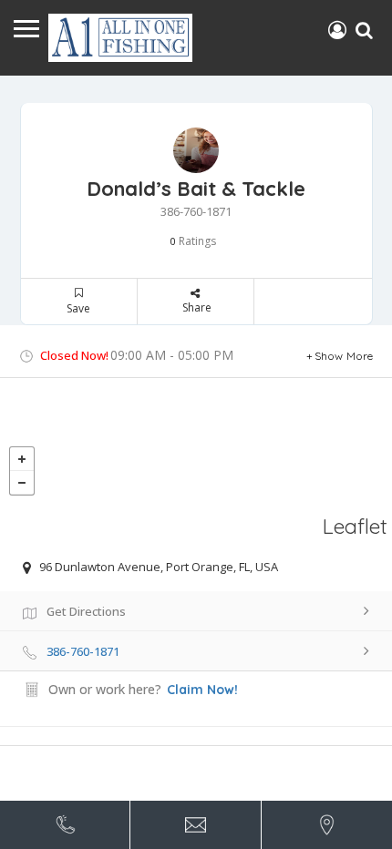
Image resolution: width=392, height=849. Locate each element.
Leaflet (355, 526)
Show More (344, 356)
